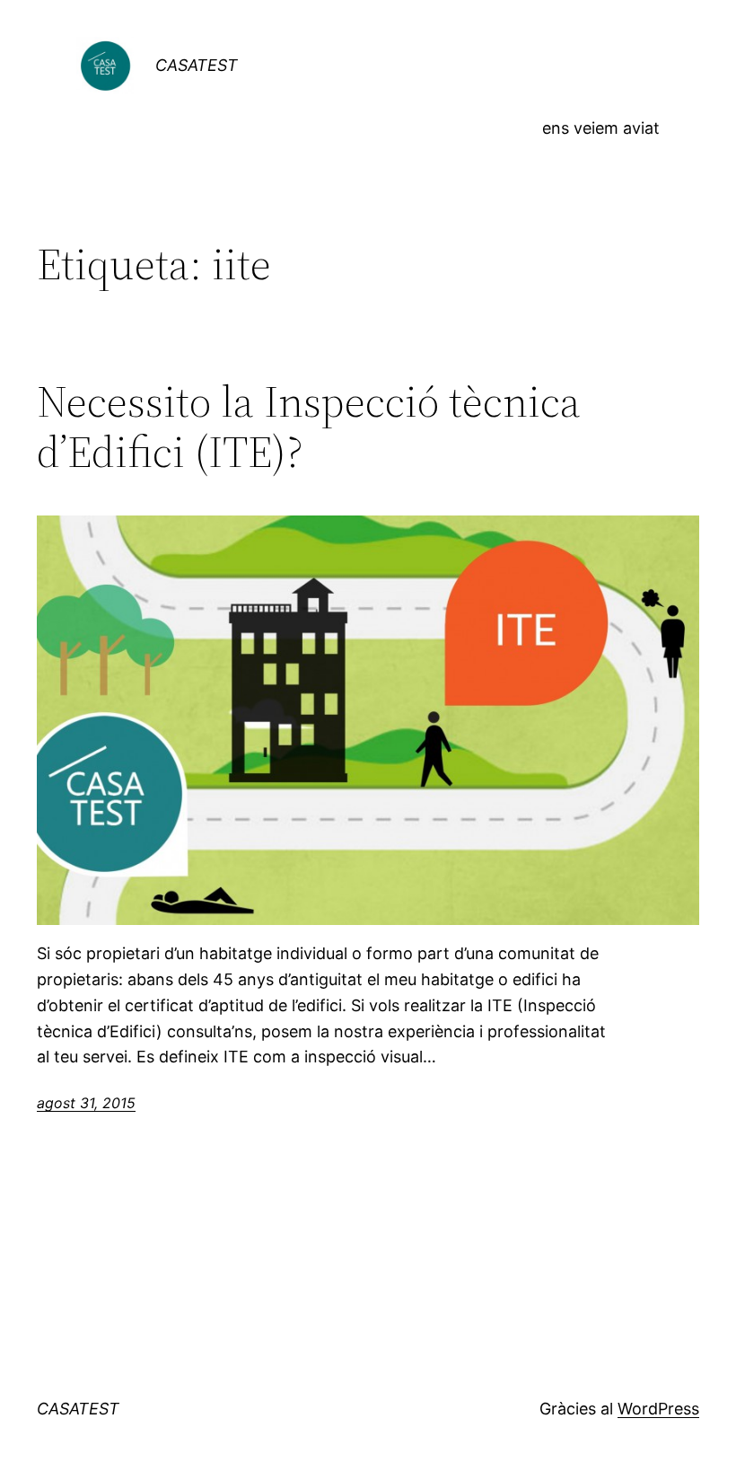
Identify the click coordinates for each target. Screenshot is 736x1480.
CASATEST (196, 65)
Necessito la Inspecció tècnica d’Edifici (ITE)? (309, 427)
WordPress (658, 1408)
